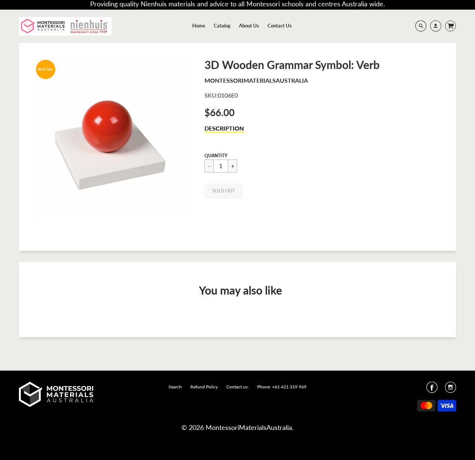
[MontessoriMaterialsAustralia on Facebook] (432, 389)
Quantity (215, 155)
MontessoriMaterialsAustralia (256, 80)
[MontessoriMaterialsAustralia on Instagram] (450, 389)
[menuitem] (199, 25)
